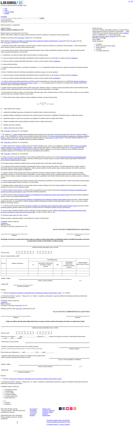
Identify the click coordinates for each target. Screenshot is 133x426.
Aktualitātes (33, 410)
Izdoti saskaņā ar (100, 47)
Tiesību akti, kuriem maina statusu (105, 46)
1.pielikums (73, 58)
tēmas (6, 10)
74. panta (55, 137)
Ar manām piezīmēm (10, 394)
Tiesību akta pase (97, 28)
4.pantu (59, 378)
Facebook (7, 402)
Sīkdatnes (45, 414)
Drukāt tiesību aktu (9, 397)
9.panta (67, 194)
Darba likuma (49, 137)
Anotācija (98, 49)
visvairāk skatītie (9, 12)
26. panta (22, 137)
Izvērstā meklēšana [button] (6, 20)
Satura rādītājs (96, 39)
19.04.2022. (20, 38)
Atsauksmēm (33, 412)
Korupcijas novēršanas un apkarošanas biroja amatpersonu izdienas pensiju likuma (34, 41)
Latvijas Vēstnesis (110, 36)
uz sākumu (4, 16)
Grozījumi (99, 44)
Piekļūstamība (46, 415)
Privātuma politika (47, 412)
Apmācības (33, 414)
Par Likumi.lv (34, 409)
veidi (5, 8)
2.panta (24, 191)
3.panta (35, 83)
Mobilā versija (46, 409)
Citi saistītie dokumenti (102, 50)
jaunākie (6, 13)
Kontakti (32, 415)
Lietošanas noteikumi (48, 410)
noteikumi (126, 33)
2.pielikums (56, 61)
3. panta (7, 137)
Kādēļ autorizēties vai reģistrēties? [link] (10, 25)
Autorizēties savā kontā (7, 21)
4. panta (60, 41)
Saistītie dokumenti (97, 41)
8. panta (73, 41)
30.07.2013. (18, 308)
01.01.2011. (95, 36)
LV (129, 1)
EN (132, 1)
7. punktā (14, 134)
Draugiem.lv (7, 404)
